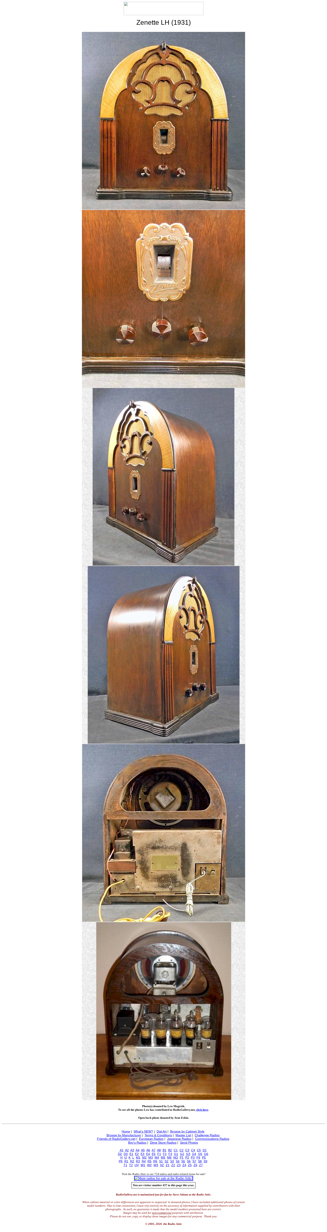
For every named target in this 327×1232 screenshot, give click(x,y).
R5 (149, 1161)
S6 (189, 1161)
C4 (193, 1150)
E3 (142, 1154)
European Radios (151, 1139)
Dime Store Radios (163, 1142)
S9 (205, 1161)
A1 (121, 1150)
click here (202, 1109)
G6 (206, 1154)
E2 (137, 1154)
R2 (132, 1161)
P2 (187, 1157)
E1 (131, 1154)
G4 (194, 1154)
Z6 (195, 1165)
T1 (125, 1165)
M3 (150, 1157)
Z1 (168, 1165)
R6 (155, 1161)
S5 (183, 1161)
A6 (148, 1150)
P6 (121, 1161)
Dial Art (162, 1131)
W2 (149, 1165)
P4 (198, 1157)
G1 (176, 1154)
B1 (164, 1150)
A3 (132, 1150)
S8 (200, 1161)
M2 (144, 1157)
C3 (187, 1150)
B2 (170, 1150)
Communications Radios (212, 1139)
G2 (182, 1154)
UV (137, 1165)
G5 (200, 1154)
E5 (153, 1154)
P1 (182, 1157)
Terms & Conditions (158, 1135)
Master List (183, 1135)
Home (126, 1131)
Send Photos (189, 1142)
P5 (204, 1157)
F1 (159, 1154)
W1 (143, 1165)
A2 (127, 1150)
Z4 (184, 1165)
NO (175, 1157)
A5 (143, 1150)
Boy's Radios (137, 1142)
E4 (148, 1154)
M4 (157, 1157)
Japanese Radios (179, 1139)
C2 (182, 1150)
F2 (165, 1154)
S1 (161, 1161)
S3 (172, 1161)
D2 (120, 1154)
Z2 (173, 1165)
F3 (170, 1154)
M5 (163, 1157)
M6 (169, 1157)
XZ (162, 1165)
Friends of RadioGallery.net (116, 1139)
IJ (125, 1157)
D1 (205, 1150)
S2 (166, 1161)
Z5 (190, 1165)
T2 (131, 1165)
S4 (178, 1161)
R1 (126, 1161)
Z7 (201, 1165)
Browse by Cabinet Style (187, 1131)
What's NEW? (143, 1131)
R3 (138, 1161)
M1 (138, 1157)
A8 (159, 1150)
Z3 (179, 1165)
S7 (194, 1161)
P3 (193, 1157)
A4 (137, 1150)
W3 (155, 1165)
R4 (144, 1161)
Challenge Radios (207, 1135)
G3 (188, 1154)
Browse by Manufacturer (124, 1135)
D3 (126, 1154)
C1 (176, 1150)
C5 (199, 1150)
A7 (153, 1150)
